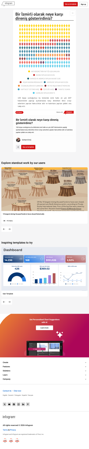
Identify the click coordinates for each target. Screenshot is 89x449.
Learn (5, 375)
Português (17, 395)
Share (20, 112)
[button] (44, 71)
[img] (44, 33)
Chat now (17, 391)
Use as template (70, 4)
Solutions (6, 371)
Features (6, 366)
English (5, 395)
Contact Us (7, 391)
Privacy (13, 430)
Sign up (83, 4)
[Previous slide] (4, 229)
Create (5, 362)
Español (24, 395)
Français (30, 395)
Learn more (44, 328)
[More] (72, 13)
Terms (5, 430)
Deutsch (11, 395)
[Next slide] (9, 229)
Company (6, 379)
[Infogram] (8, 4)
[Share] (18, 147)
